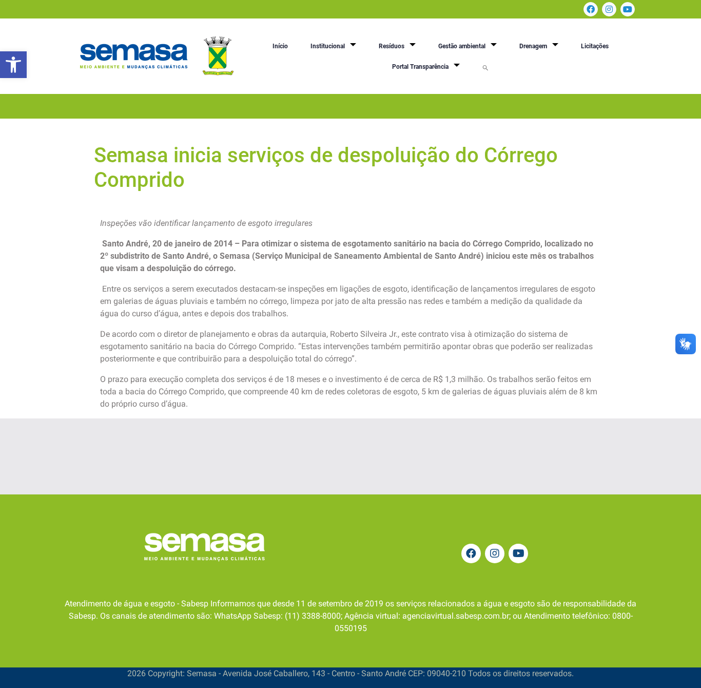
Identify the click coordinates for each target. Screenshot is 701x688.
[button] (13, 64)
